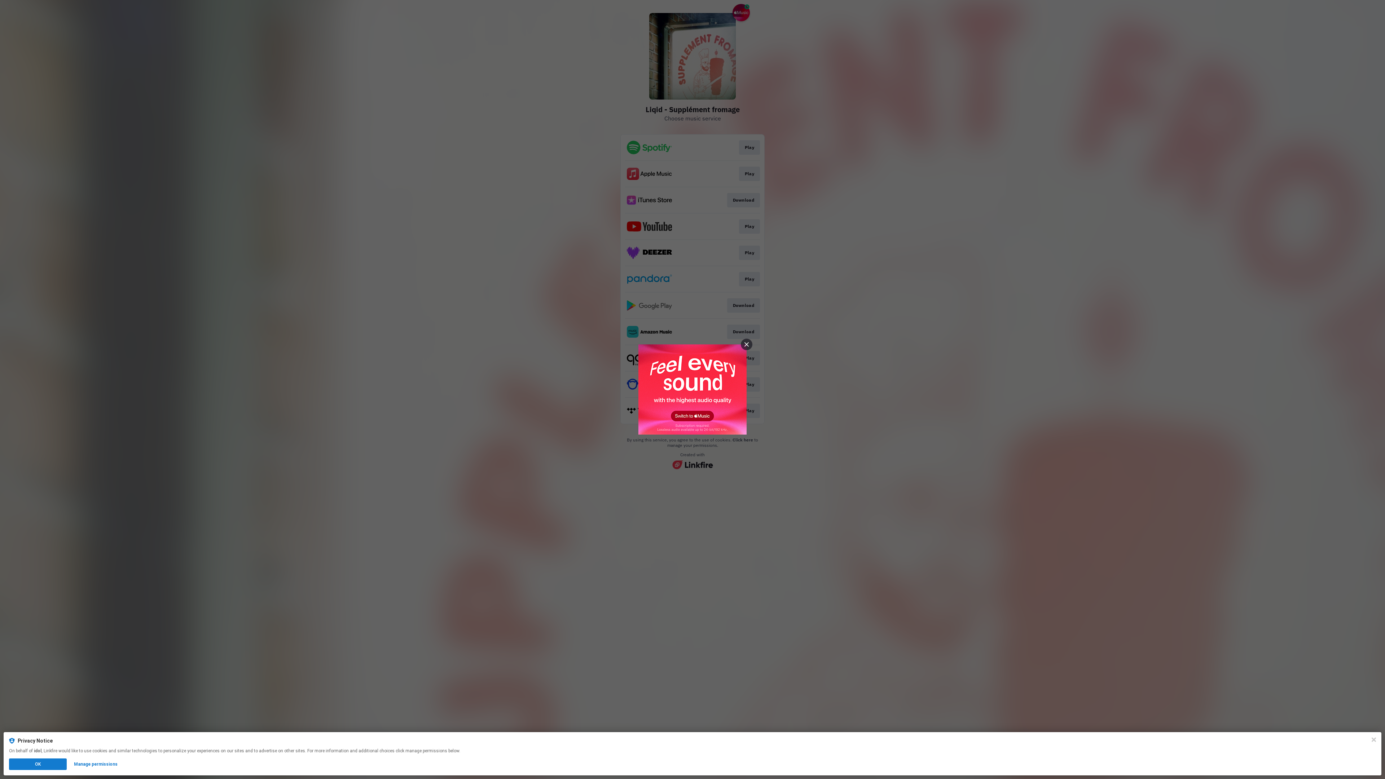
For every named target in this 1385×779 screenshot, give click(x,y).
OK (38, 764)
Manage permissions (96, 764)
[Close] (1374, 739)
